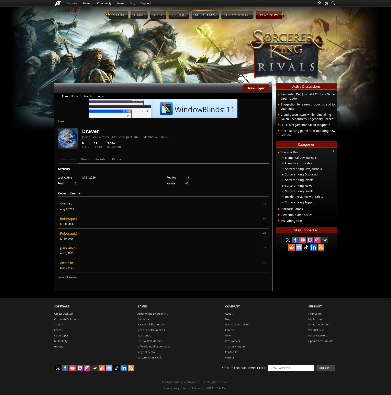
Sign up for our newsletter (243, 368)
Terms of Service (192, 388)
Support (146, 3)
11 (187, 177)
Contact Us (231, 352)
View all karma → (69, 277)
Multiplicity (61, 341)
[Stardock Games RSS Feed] (321, 247)
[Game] (139, 14)
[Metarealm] (205, 14)
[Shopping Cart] (326, 3)
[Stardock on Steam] (324, 240)
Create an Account (319, 324)
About (229, 313)
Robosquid (68, 218)
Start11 (58, 324)
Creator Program (235, 346)
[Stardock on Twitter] (288, 240)
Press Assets (232, 341)
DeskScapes (61, 335)
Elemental (143, 319)
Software (72, 3)
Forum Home (70, 96)
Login (100, 96)
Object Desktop (63, 313)
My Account (315, 319)
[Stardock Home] (58, 3)
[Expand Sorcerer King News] (283, 186)
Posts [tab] (85, 159)
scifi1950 (67, 204)
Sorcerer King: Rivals (149, 357)
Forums (229, 357)
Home (60, 121)
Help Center (315, 313)
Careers (229, 330)
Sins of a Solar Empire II (151, 330)
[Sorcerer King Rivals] (285, 54)
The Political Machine (150, 341)
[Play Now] (270, 14)
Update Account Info (320, 341)
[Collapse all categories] (333, 151)
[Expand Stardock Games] (278, 209)
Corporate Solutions (66, 319)
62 (186, 183)
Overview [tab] (68, 159)
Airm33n (66, 263)
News (120, 3)
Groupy (58, 346)
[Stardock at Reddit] (291, 247)
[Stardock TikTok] (306, 247)
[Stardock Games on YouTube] (302, 240)
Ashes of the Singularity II (152, 313)
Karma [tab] (116, 159)
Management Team (237, 324)
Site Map (222, 388)
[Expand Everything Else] (278, 221)
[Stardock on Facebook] (295, 240)
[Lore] (158, 14)
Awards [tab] (100, 159)
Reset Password (317, 335)
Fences (58, 330)
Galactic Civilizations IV (151, 324)
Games (87, 3)
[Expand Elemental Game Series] (278, 215)
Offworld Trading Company (153, 346)
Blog (132, 3)
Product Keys (316, 330)
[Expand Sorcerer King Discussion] (283, 175)
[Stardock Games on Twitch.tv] (310, 240)
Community (104, 3)
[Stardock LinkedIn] (313, 247)
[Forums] (179, 14)
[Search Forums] (333, 3)
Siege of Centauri (147, 352)
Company (232, 306)
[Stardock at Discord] (299, 247)
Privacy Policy (171, 388)
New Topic (256, 88)
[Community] (237, 14)
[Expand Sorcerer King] (278, 152)
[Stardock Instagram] (317, 240)
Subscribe (326, 368)
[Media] (117, 14)
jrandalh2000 (70, 248)
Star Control (144, 335)
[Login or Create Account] (319, 3)
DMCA (209, 388)
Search (87, 96)
